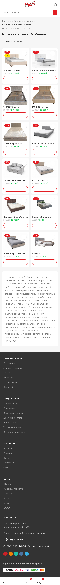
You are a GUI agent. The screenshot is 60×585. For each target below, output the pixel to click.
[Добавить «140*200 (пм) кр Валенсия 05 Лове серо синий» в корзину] (15, 115)
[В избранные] (24, 53)
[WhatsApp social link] (16, 554)
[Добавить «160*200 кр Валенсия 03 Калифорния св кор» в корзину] (15, 262)
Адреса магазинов (12, 368)
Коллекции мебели (13, 413)
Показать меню (13, 42)
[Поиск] (55, 12)
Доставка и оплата (12, 418)
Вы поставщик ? (11, 382)
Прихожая (8, 463)
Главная (6, 21)
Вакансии (8, 377)
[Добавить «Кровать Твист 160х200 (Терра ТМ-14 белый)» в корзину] (44, 78)
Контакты (8, 372)
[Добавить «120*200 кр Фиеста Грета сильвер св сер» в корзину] (15, 152)
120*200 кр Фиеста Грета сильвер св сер (14, 145)
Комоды (7, 498)
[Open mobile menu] (3, 4)
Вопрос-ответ (10, 422)
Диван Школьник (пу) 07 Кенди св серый (14, 181)
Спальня (18, 21)
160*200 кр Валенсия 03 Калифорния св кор (15, 255)
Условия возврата (12, 427)
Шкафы (7, 484)
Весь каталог (9, 408)
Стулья (6, 508)
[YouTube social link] (5, 554)
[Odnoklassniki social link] (11, 554)
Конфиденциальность (14, 432)
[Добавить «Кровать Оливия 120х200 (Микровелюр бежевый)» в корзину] (15, 78)
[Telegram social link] (27, 554)
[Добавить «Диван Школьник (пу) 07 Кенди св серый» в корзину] (15, 189)
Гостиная (7, 448)
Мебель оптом (10, 403)
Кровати (31, 21)
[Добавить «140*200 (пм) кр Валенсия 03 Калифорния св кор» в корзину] (44, 115)
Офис (6, 467)
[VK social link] (21, 554)
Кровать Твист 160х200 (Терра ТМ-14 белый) (44, 71)
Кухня (6, 458)
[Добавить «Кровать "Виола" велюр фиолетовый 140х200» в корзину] (15, 225)
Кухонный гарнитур (13, 489)
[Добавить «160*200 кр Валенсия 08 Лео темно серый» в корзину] (44, 152)
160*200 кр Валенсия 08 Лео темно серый (43, 145)
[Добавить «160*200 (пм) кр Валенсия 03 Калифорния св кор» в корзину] (44, 189)
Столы (6, 503)
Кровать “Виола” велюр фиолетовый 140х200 (15, 218)
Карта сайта (9, 387)
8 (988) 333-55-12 (14, 539)
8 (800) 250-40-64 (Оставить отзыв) (26, 546)
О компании (9, 363)
